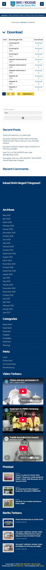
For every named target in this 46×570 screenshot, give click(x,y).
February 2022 (8, 306)
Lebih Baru (27, 94)
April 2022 (6, 302)
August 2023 (8, 274)
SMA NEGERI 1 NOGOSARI (30, 564)
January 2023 (8, 285)
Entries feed (7, 361)
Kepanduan (7, 328)
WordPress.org (8, 368)
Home (24, 22)
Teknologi (6, 345)
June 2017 (7, 313)
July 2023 (6, 278)
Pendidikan (7, 338)
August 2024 (8, 257)
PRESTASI (7, 342)
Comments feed (9, 364)
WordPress (18, 566)
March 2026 (7, 222)
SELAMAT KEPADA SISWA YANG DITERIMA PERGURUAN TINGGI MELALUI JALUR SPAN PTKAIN (21, 141)
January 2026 (8, 229)
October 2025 (8, 236)
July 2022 (6, 299)
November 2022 (9, 292)
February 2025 (8, 247)
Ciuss (42, 566)
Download (38, 43)
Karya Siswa (7, 324)
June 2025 (7, 240)
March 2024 (7, 260)
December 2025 (9, 233)
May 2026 (6, 215)
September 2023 (9, 271)
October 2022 (8, 295)
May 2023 (6, 281)
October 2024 (8, 250)
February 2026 (8, 226)
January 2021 (8, 309)
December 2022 (9, 288)
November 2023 (9, 264)
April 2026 (6, 219)
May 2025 (6, 243)
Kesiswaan (7, 331)
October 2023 (8, 267)
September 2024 (9, 254)
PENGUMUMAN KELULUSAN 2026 (17, 135)
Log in (5, 357)
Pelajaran (6, 335)
